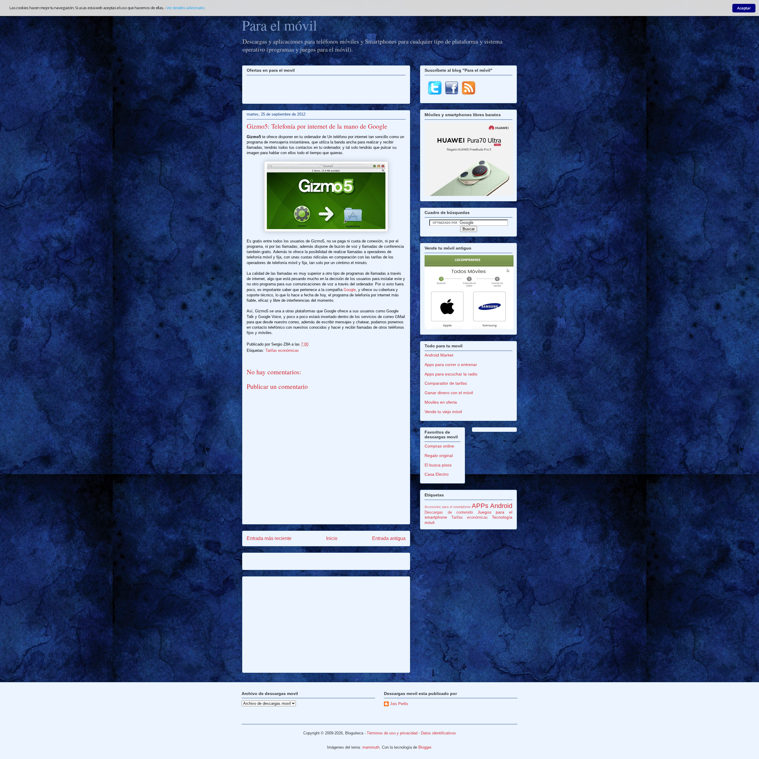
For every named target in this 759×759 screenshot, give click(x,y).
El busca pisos (438, 465)
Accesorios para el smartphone (448, 507)
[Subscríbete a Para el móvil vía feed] (468, 93)
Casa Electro (437, 474)
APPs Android (492, 505)
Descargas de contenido (449, 512)
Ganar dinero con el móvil (449, 392)
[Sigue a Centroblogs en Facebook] (451, 93)
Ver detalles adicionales (185, 7)
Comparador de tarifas (446, 383)
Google (350, 289)
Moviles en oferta (441, 402)
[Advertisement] (326, 89)
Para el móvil (279, 24)
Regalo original (439, 455)
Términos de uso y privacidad (392, 733)
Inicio (331, 538)
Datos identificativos (438, 733)
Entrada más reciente (269, 538)
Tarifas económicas (282, 350)
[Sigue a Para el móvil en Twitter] (434, 93)
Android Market (439, 355)
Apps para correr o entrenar (451, 364)
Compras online (439, 446)
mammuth (371, 747)
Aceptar (744, 8)
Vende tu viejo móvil (443, 411)
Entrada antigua (389, 538)
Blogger (424, 747)
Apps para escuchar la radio (451, 374)
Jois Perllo (399, 704)
